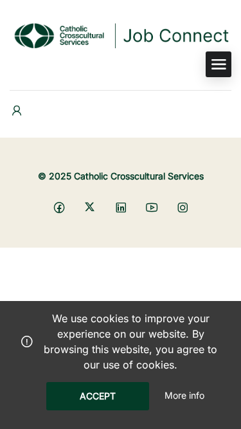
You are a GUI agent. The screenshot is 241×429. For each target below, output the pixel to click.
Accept (98, 395)
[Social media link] (59, 207)
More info (184, 395)
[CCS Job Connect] (120, 34)
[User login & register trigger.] (17, 111)
